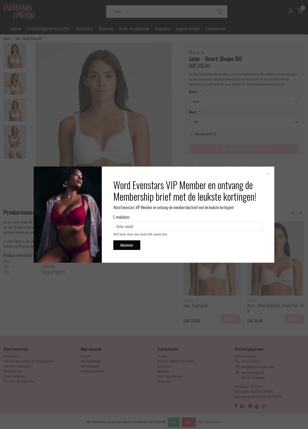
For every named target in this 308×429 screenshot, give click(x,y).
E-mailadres (121, 217)
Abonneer (126, 245)
